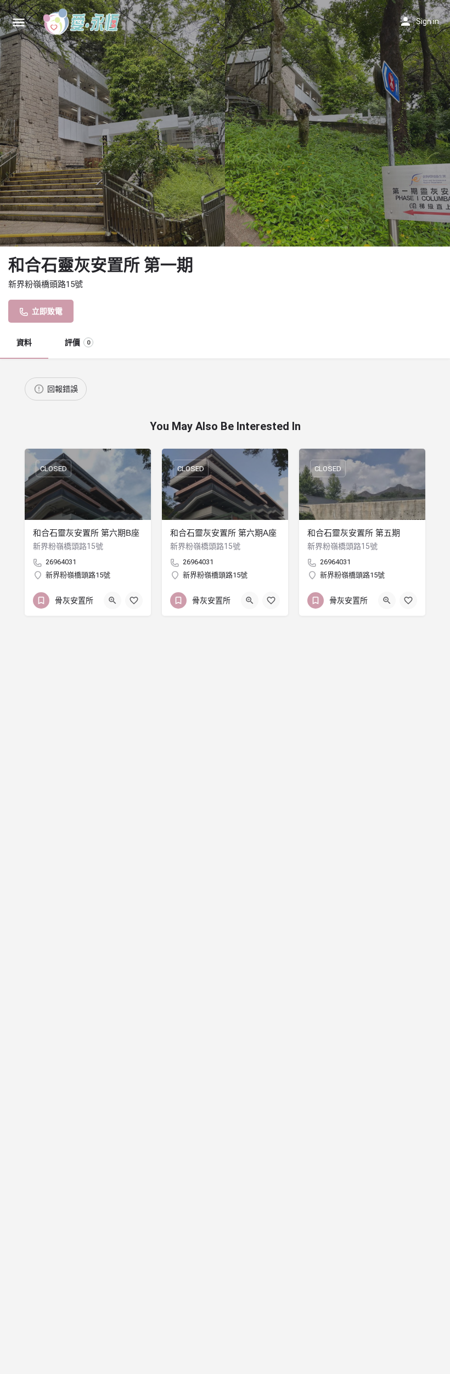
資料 (24, 342)
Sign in (427, 21)
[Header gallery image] (112, 123)
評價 (77, 342)
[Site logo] (83, 22)
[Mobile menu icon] (18, 22)
